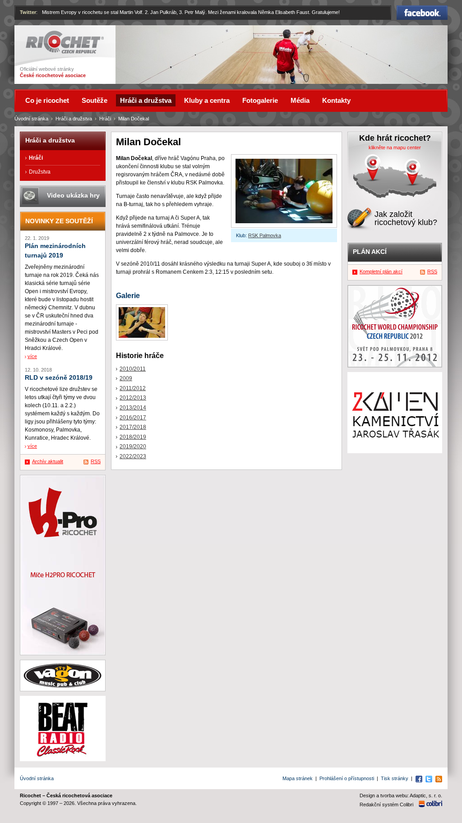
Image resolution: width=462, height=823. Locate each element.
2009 (126, 378)
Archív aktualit (47, 461)
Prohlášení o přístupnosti (346, 778)
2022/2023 (133, 456)
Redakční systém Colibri (386, 804)
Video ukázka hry (73, 195)
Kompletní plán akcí (381, 271)
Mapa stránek (297, 778)
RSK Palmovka (264, 235)
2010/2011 (133, 369)
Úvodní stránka (31, 118)
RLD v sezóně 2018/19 (58, 377)
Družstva (40, 172)
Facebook (422, 9)
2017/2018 (133, 427)
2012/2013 (133, 398)
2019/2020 (133, 446)
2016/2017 (133, 417)
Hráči (105, 118)
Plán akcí (370, 251)
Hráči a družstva (73, 118)
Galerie (128, 295)
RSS (96, 461)
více (32, 356)
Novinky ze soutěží (59, 221)
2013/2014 (133, 408)
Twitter (28, 12)
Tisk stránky (394, 778)
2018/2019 (133, 437)
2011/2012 (133, 388)
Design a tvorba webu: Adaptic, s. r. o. (401, 795)
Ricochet (37, 35)
